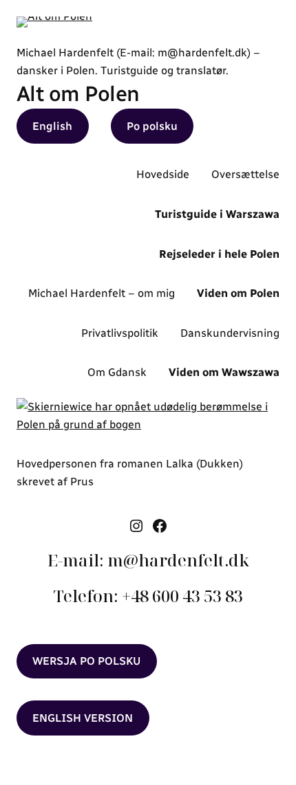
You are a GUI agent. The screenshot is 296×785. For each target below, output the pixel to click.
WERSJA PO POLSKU (86, 660)
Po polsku (152, 126)
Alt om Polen (78, 94)
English (52, 126)
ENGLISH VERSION (82, 718)
